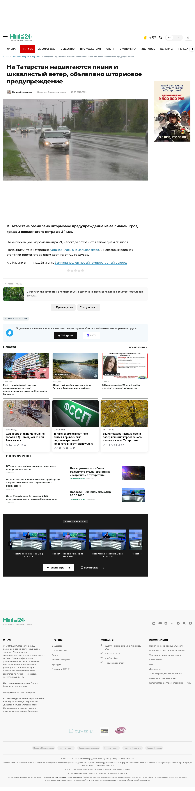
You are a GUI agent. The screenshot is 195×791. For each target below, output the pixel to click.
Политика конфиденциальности (166, 646)
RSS (151, 664)
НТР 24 (6, 57)
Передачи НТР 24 (61, 669)
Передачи (184, 49)
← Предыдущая (63, 307)
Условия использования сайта (165, 655)
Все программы (94, 567)
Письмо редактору (114, 663)
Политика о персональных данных (167, 650)
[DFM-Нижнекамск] (104, 732)
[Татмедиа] (81, 731)
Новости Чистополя (132, 748)
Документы (155, 669)
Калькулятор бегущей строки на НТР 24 (170, 683)
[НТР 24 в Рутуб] (184, 623)
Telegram (67, 335)
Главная (11, 49)
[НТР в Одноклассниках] (172, 623)
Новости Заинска (154, 748)
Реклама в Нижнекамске (162, 678)
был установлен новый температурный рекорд (91, 262)
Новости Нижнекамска (43, 748)
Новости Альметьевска (88, 748)
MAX (93, 335)
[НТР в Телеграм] (178, 623)
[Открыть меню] (5, 36)
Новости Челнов (111, 748)
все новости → (138, 347)
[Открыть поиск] (160, 37)
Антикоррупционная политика (165, 674)
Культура (166, 49)
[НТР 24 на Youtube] (159, 623)
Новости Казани (66, 748)
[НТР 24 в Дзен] (190, 623)
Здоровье (148, 49)
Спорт (110, 49)
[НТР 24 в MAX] (153, 623)
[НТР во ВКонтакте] (166, 623)
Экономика (128, 49)
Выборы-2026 (46, 49)
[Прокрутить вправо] (192, 49)
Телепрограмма (59, 567)
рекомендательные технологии (69, 777)
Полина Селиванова (22, 92)
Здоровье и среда (30, 57)
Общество (68, 49)
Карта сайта (155, 660)
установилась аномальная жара (74, 250)
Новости (16, 57)
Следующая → (89, 307)
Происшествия (90, 49)
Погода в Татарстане (16, 318)
